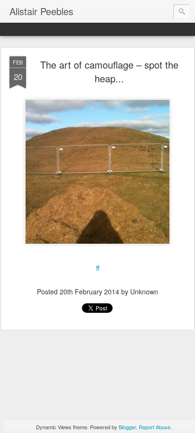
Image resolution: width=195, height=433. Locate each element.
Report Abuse (154, 427)
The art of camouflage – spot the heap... (109, 71)
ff (97, 268)
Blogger (127, 427)
